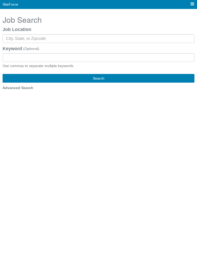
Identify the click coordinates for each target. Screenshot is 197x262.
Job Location (17, 29)
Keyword (12, 48)
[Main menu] (192, 4)
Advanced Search (18, 88)
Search (98, 78)
